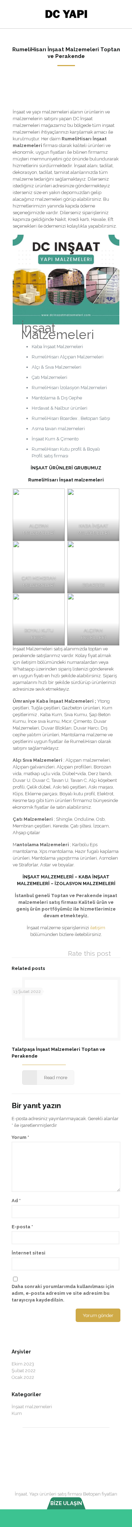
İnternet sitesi (28, 1253)
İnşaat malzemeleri (32, 1406)
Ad (16, 1200)
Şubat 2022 (24, 1370)
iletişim (97, 927)
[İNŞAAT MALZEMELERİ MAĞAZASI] (66, 14)
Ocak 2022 (23, 1377)
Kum (17, 1413)
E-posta (22, 1226)
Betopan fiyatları (100, 1494)
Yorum (20, 1137)
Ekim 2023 (23, 1364)
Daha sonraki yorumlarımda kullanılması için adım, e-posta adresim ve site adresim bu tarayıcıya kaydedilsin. (63, 1293)
